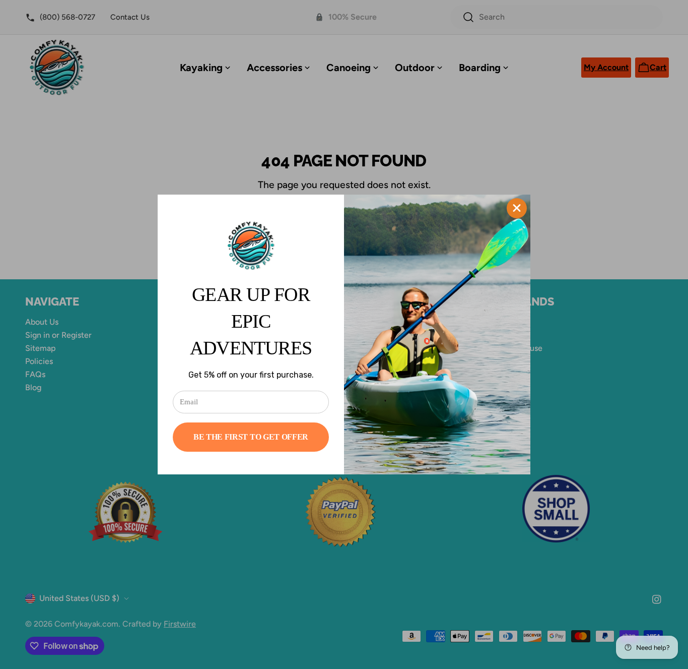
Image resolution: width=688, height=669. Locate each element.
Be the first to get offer (250, 437)
